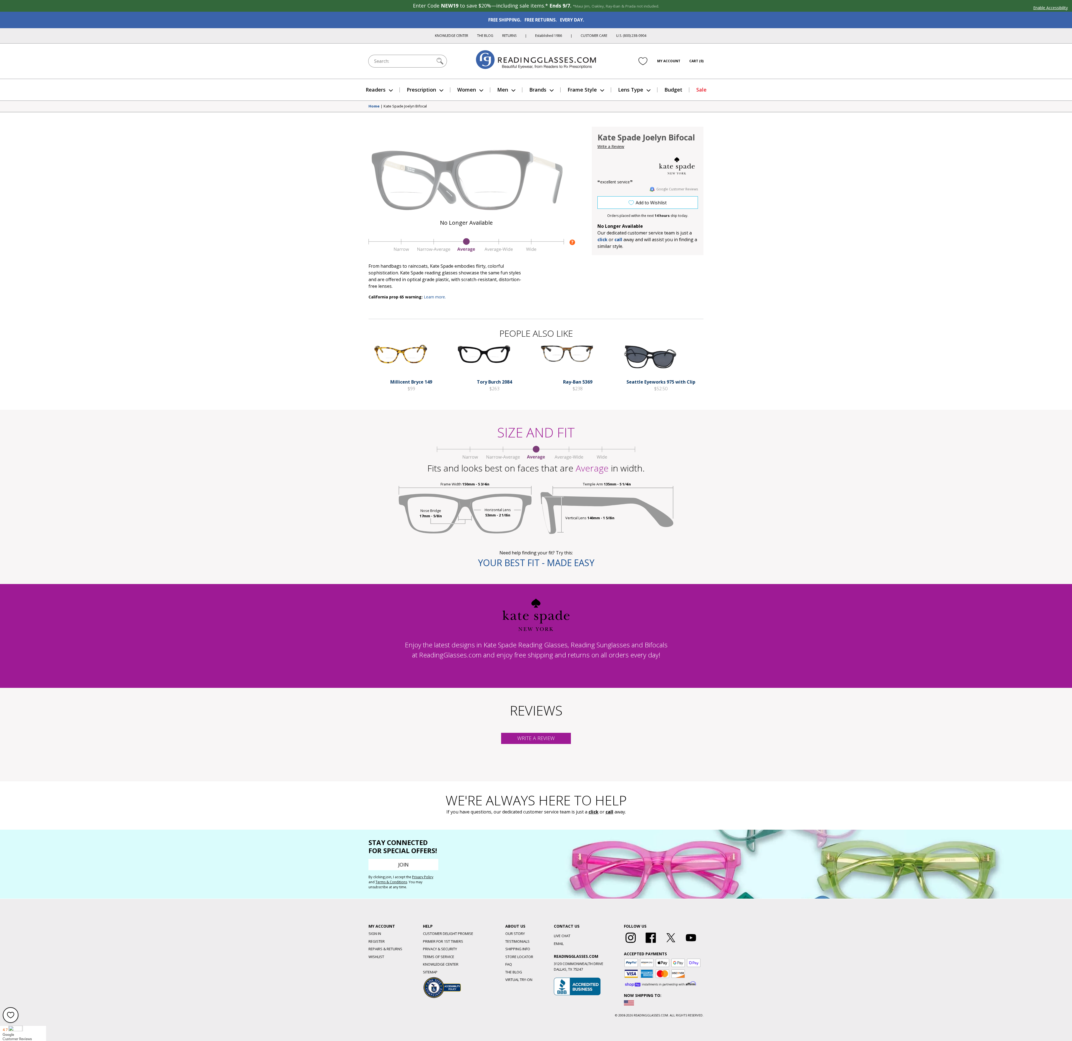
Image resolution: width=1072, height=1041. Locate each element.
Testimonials (517, 941)
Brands (537, 89)
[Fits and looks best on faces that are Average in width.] (466, 250)
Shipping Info (517, 948)
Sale (701, 89)
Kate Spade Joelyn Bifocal (405, 106)
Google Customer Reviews (677, 189)
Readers (376, 89)
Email (559, 943)
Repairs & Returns (385, 948)
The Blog (485, 35)
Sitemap (430, 972)
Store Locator (519, 956)
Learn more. (435, 297)
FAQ (508, 964)
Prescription (421, 89)
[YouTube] (691, 943)
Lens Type (630, 89)
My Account (668, 61)
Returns (509, 35)
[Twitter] (671, 943)
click (593, 812)
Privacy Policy (422, 877)
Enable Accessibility (1050, 7)
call (618, 239)
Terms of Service (438, 956)
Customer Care (594, 35)
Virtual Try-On (518, 979)
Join (403, 864)
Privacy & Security (440, 948)
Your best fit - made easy (536, 563)
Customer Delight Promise (448, 933)
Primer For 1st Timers (443, 941)
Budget (673, 89)
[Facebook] (650, 943)
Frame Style (582, 89)
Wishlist (376, 956)
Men (502, 89)
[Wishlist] (643, 61)
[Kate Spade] (677, 165)
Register (376, 941)
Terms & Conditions (391, 882)
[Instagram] (630, 943)
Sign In (374, 933)
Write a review (536, 738)
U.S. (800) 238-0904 (631, 35)
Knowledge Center (451, 35)
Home (374, 106)
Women (466, 89)
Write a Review (610, 146)
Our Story (515, 933)
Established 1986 (548, 35)
